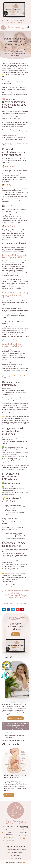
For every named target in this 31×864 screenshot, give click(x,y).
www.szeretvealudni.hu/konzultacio (13, 587)
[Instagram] (21, 838)
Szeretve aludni (13, 27)
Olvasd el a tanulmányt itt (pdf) (13, 340)
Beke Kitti (22, 862)
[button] (4, 609)
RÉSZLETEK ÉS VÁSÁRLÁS (15, 23)
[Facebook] (24, 838)
